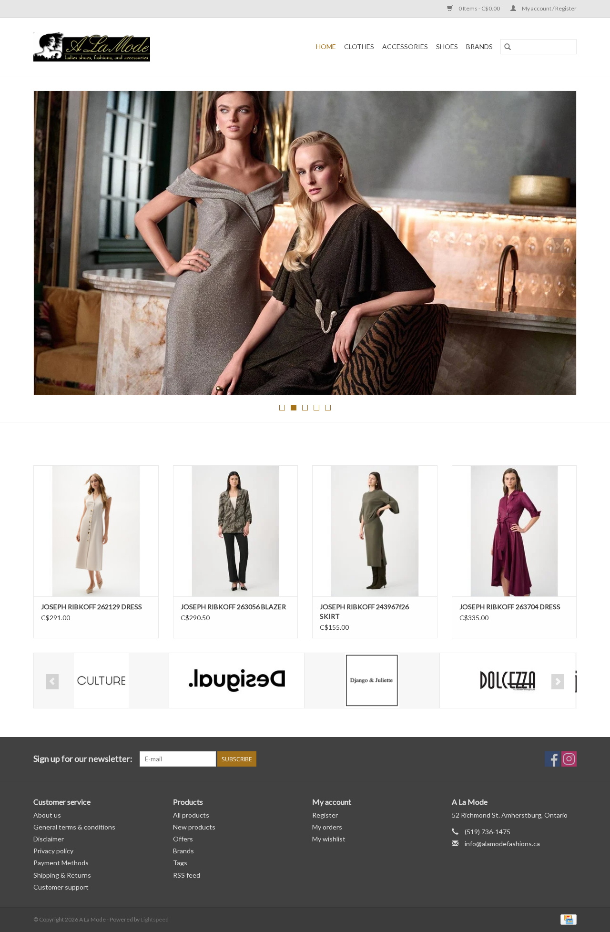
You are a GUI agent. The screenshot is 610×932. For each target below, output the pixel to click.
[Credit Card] (567, 918)
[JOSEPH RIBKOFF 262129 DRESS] (96, 530)
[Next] (557, 245)
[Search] (507, 46)
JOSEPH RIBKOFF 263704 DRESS (509, 607)
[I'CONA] (508, 680)
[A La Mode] (116, 46)
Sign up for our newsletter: (82, 759)
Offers (183, 839)
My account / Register (549, 8)
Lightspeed (155, 919)
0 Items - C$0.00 (479, 8)
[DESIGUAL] (102, 680)
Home (326, 46)
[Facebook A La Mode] (552, 759)
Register (325, 815)
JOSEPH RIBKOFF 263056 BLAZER (233, 607)
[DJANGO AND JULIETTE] (238, 680)
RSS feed (186, 875)
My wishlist (329, 839)
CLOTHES (359, 46)
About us (47, 815)
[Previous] (52, 245)
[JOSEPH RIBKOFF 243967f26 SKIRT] (374, 530)
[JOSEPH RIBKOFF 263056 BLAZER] (235, 530)
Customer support (61, 887)
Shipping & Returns (62, 875)
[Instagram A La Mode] (569, 759)
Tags (180, 863)
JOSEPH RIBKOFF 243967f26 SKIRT (364, 611)
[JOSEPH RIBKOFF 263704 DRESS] (514, 530)
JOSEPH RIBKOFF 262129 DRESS (91, 607)
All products (191, 815)
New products (194, 827)
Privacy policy (53, 851)
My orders (327, 827)
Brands (479, 46)
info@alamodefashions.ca (502, 844)
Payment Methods (61, 863)
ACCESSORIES (405, 46)
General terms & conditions (74, 827)
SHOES (447, 46)
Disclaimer (48, 839)
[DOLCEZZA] (373, 680)
